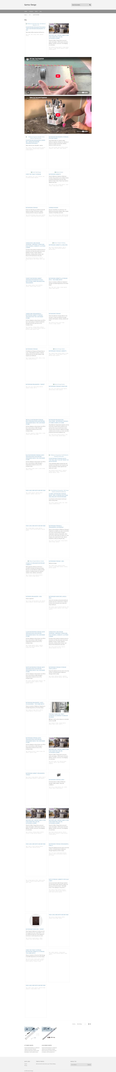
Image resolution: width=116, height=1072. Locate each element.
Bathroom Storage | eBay (56, 779)
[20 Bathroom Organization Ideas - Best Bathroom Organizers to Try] (36, 25)
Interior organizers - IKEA (34, 596)
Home (25, 11)
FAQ (40, 11)
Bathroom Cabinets (55, 174)
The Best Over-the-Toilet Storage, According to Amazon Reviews (58, 716)
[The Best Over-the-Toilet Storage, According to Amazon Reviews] (59, 712)
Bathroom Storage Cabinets (57, 351)
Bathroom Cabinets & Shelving (58, 245)
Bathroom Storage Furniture (58, 386)
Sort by (73, 1024)
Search (25, 1063)
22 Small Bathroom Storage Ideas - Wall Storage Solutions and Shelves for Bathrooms (58, 495)
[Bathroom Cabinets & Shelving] (58, 243)
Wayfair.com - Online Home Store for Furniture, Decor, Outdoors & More (59, 37)
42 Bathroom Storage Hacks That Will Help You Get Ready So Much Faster (59, 460)
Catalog (31, 11)
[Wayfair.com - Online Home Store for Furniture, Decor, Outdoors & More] (59, 33)
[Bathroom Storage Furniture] (59, 384)
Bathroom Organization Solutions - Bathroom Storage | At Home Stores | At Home (58, 421)
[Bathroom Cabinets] (59, 172)
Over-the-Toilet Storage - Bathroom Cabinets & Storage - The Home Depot (35, 952)
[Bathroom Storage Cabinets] (59, 349)
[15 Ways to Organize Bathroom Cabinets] (36, 561)
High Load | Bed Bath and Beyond (35, 490)
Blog (36, 11)
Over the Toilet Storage (33, 174)
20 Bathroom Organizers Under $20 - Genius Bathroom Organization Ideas (35, 142)
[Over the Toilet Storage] (36, 172)
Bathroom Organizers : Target (35, 384)
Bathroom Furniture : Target (35, 929)
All (29, 14)
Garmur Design (53, 207)
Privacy (25, 1065)
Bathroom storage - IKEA (56, 561)
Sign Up (89, 1064)
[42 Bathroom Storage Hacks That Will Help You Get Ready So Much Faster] (59, 456)
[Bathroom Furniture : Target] (36, 927)
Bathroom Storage (32, 207)
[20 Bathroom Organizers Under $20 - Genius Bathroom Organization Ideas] (36, 138)
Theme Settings (53, 1063)
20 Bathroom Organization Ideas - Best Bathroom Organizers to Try (35, 29)
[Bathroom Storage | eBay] (59, 777)
